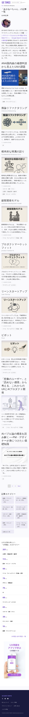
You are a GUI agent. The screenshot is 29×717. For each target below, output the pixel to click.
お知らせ (7, 532)
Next (19, 486)
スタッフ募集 (14, 702)
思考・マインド (7, 524)
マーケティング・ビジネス (9, 285)
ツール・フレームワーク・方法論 (14, 427)
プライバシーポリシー (7, 706)
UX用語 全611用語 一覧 (18, 636)
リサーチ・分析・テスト (9, 189)
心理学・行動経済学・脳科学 (10, 191)
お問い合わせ (17, 706)
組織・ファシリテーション (9, 101)
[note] (5, 698)
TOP (2, 5)
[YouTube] (8, 698)
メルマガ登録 (5, 709)
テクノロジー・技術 (8, 508)
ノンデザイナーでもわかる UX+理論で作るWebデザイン (14, 35)
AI (3, 145)
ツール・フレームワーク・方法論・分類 (12, 238)
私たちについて (5, 702)
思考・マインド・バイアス (9, 194)
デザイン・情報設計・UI (21, 499)
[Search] (18, 2)
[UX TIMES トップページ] (6, 2)
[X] (2, 698)
